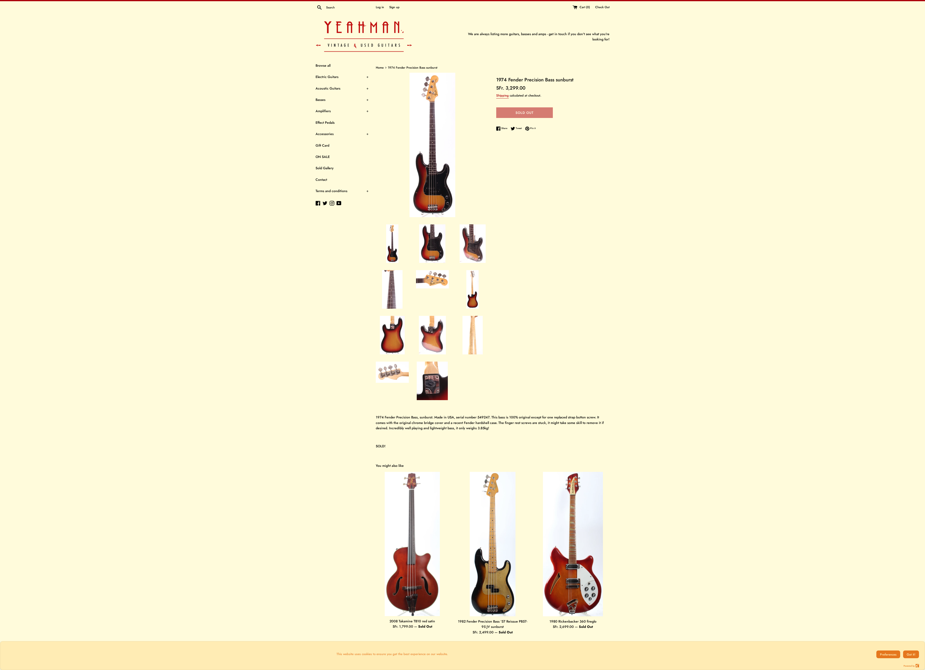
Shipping (502, 95)
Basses (342, 99)
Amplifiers (342, 111)
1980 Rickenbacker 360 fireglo (572, 621)
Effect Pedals (325, 122)
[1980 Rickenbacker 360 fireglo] (573, 544)
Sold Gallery (325, 168)
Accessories (342, 133)
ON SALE (323, 156)
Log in (380, 7)
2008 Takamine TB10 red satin (412, 621)
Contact (321, 179)
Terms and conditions (342, 191)
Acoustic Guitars (342, 88)
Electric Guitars (342, 76)
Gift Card (322, 145)
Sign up (394, 7)
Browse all (323, 65)
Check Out (602, 7)
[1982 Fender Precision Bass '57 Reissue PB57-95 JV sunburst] (492, 544)
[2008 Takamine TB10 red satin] (412, 544)
